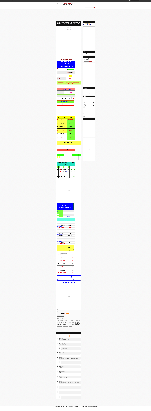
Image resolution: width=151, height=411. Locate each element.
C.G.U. (80, 406)
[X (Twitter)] (127, 0)
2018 (84, 112)
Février (85, 104)
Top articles (68, 406)
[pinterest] (129, 0)
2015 (84, 115)
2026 (84, 98)
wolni (58, 406)
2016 (84, 114)
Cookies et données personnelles (87, 406)
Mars (85, 103)
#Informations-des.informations (88, 93)
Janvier (85, 105)
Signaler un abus (76, 406)
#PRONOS (59, 309)
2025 (84, 106)
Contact (71, 406)
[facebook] (126, 0)
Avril (84, 102)
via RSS (86, 53)
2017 (84, 113)
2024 (84, 107)
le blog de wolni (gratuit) (69, 3)
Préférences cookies (95, 406)
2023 (84, 108)
